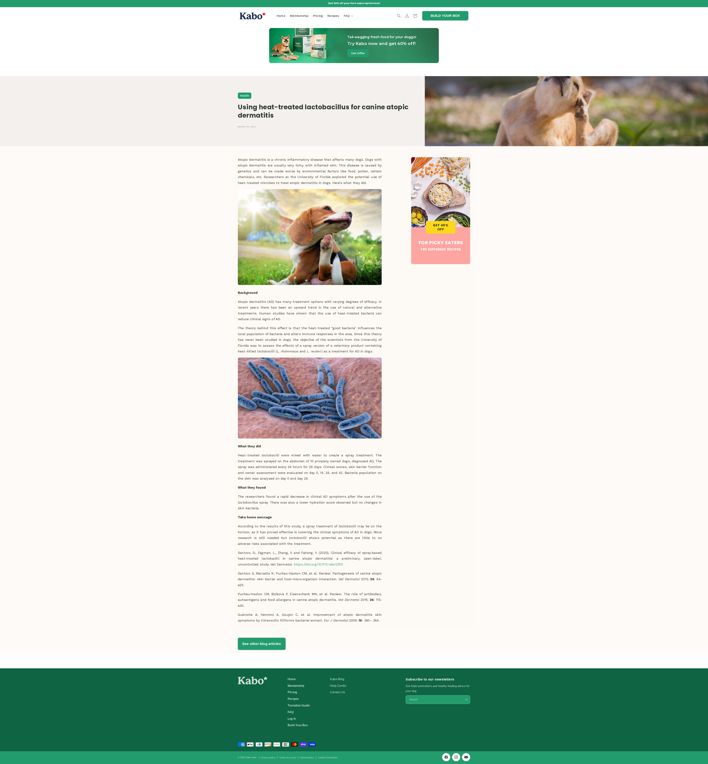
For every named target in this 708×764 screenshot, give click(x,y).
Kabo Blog (337, 679)
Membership (296, 685)
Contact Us (337, 692)
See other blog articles (261, 644)
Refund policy (307, 757)
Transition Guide (299, 705)
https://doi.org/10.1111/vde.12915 (318, 564)
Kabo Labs (251, 757)
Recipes (293, 698)
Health (244, 95)
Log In (292, 718)
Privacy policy (268, 757)
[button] (348, 16)
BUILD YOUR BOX (445, 16)
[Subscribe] (466, 699)
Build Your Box (298, 725)
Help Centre (338, 685)
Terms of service (287, 757)
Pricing (292, 692)
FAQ (291, 712)
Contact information (328, 757)
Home (292, 679)
